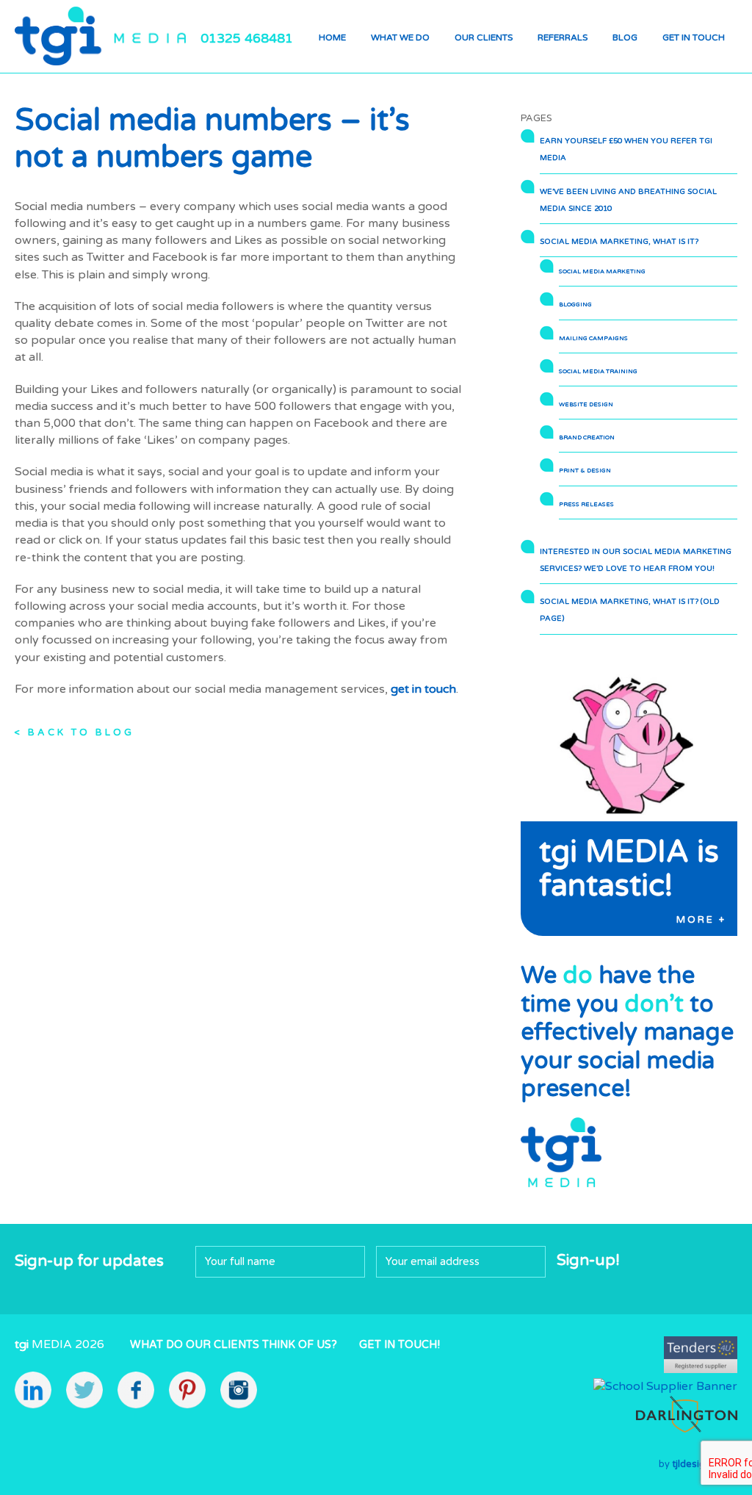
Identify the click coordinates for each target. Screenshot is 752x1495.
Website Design (586, 404)
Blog (624, 37)
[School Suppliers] (665, 1386)
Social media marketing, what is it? (619, 241)
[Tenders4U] (700, 1369)
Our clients (484, 37)
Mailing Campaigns (593, 338)
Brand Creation (587, 437)
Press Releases (586, 504)
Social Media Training (598, 371)
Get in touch (693, 37)
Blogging (575, 304)
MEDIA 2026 (59, 1344)
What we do (400, 37)
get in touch (423, 689)
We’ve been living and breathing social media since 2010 (628, 200)
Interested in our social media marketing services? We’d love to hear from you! (635, 560)
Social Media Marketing (602, 271)
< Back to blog (74, 732)
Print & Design (585, 470)
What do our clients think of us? (233, 1345)
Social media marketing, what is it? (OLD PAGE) (630, 610)
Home (332, 37)
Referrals (563, 37)
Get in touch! (399, 1345)
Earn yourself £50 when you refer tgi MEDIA (626, 149)
